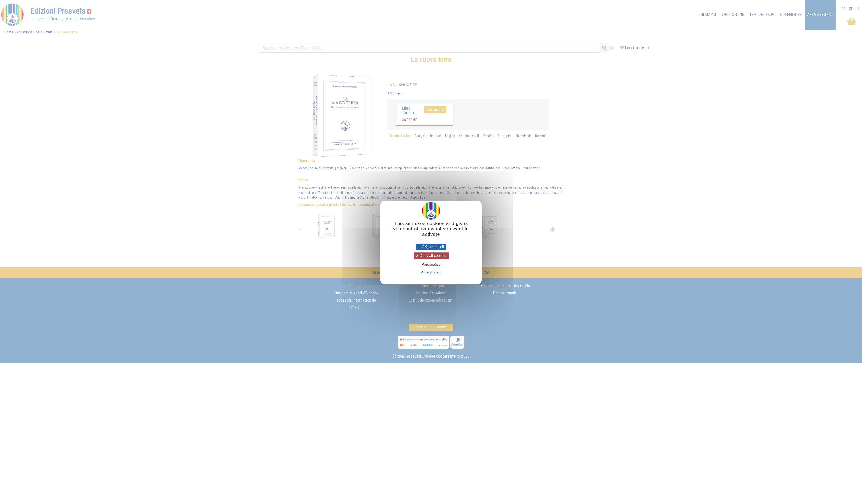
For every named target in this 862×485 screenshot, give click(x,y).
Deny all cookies (432, 256)
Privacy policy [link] (431, 272)
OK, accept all (432, 247)
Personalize (431, 265)
